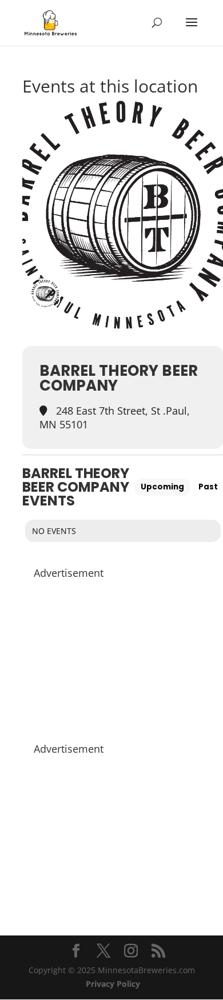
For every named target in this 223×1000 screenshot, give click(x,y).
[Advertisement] (123, 655)
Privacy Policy (113, 983)
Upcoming (162, 486)
